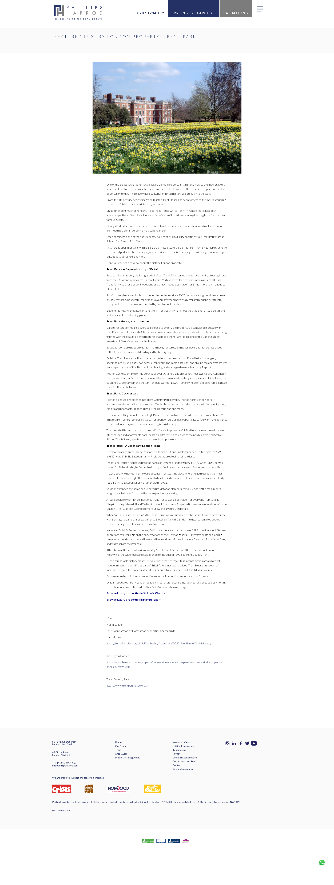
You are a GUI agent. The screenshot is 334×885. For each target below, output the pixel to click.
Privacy (176, 753)
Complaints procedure (185, 757)
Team (118, 749)
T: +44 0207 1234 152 (64, 762)
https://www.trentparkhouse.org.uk (127, 685)
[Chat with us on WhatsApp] (322, 862)
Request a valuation (183, 768)
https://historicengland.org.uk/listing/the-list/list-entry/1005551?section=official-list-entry (158, 643)
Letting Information (183, 746)
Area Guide (121, 753)
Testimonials (179, 749)
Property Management (127, 757)
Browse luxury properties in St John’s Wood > (136, 593)
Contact (177, 765)
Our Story (120, 746)
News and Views (182, 742)
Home (118, 742)
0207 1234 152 (150, 13)
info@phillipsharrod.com (65, 765)
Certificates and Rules (185, 761)
